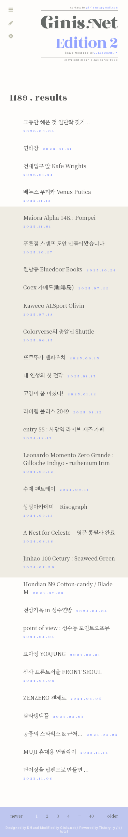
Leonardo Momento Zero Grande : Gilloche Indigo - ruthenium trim (68, 463)
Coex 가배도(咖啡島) (66, 287)
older (112, 816)
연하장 (48, 148)
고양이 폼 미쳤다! (60, 393)
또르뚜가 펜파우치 (61, 357)
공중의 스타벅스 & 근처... (70, 733)
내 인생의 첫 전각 (60, 375)
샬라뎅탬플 (54, 715)
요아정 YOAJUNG (62, 654)
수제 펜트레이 (56, 489)
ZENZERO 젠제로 (62, 697)
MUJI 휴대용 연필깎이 (66, 751)
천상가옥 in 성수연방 (65, 610)
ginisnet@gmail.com (102, 7)
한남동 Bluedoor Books (70, 269)
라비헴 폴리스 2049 (62, 411)
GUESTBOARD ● (106, 52)
